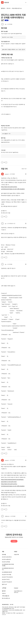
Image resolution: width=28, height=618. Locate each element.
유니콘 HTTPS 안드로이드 (7, 577)
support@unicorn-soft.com (18, 591)
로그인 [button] (14, 541)
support (7, 174)
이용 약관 (11, 604)
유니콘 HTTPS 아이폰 (6, 574)
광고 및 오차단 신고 (6, 598)
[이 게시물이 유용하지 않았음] (6, 162)
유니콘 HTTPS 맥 (5, 579)
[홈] (2, 2)
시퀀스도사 (7, 516)
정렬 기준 (24, 168)
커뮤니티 (8, 8)
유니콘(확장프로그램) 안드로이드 (8, 569)
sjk (5, 24)
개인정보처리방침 (5, 604)
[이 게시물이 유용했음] (2, 162)
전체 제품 (4, 554)
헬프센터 (3, 8)
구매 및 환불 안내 (5, 595)
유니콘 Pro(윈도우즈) (6, 559)
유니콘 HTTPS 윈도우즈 (7, 582)
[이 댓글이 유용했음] (2, 217)
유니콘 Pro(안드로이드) (7, 557)
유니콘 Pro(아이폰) (6, 562)
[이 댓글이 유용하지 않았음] (6, 217)
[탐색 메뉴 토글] (25, 2)
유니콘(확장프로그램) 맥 (7, 572)
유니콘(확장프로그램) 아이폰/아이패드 (8, 565)
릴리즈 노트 (4, 584)
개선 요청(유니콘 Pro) (17, 8)
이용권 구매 (16, 554)
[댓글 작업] (26, 174)
